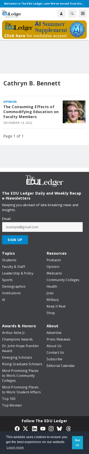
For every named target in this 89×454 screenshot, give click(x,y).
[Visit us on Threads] (68, 428)
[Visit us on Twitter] (26, 428)
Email (6, 218)
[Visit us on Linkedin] (34, 428)
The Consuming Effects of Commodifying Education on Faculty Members (31, 111)
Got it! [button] (77, 443)
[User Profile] (61, 13)
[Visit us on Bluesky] (60, 428)
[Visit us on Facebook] (17, 428)
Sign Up (15, 240)
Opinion (10, 102)
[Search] (72, 13)
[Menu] (83, 13)
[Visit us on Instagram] (51, 428)
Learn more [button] (15, 447)
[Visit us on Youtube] (42, 428)
